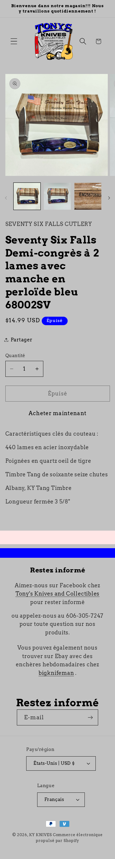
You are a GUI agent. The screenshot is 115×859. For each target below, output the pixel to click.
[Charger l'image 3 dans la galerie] (87, 196)
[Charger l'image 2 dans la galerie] (57, 196)
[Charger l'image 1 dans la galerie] (27, 196)
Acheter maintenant (57, 413)
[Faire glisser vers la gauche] (6, 198)
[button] (13, 41)
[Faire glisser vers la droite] (109, 198)
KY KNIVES (40, 834)
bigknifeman (56, 673)
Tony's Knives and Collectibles (57, 593)
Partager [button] (21, 339)
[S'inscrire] (90, 717)
